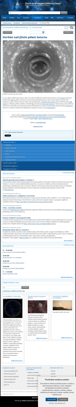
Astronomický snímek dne (29, 23)
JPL (15, 94)
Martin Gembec (17, 178)
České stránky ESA (9, 382)
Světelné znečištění (33, 372)
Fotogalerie (37, 18)
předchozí (8, 32)
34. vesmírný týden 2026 (12, 296)
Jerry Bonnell (39, 115)
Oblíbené (8, 145)
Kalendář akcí (8, 246)
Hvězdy (53, 371)
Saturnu (12, 100)
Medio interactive (28, 400)
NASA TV (6, 385)
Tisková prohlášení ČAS (11, 371)
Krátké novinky (9, 174)
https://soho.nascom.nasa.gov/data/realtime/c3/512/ (40, 224)
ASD (32, 118)
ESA (17, 94)
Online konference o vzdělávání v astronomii (19, 196)
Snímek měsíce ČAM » (10, 163)
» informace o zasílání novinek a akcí (14, 291)
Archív (7, 154)
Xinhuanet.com (9, 190)
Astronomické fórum (33, 386)
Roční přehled (10, 151)
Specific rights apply (32, 117)
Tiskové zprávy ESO (10, 379)
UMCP (45, 115)
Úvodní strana (7, 23)
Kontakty (70, 18)
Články (4, 18)
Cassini (63, 98)
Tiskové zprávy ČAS (10, 374)
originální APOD (41, 122)
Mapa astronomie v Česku (35, 383)
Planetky (53, 376)
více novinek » (68, 241)
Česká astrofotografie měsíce (37, 297)
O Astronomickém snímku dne (15, 157)
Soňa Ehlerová (16, 193)
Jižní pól (14, 132)
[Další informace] (12, 308)
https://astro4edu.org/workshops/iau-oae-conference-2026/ (34, 202)
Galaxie (53, 374)
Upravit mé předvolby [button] (57, 403)
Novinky (12, 18)
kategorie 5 (69, 106)
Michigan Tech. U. (48, 118)
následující (67, 32)
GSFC (40, 118)
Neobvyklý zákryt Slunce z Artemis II (16, 230)
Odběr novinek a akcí (11, 283)
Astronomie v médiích (33, 381)
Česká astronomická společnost (15, 391)
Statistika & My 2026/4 (17, 210)
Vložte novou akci (69, 245)
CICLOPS (10, 94)
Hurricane (20, 132)
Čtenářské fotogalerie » (11, 166)
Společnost (60, 18)
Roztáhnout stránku (67, 27)
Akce (18, 18)
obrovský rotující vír (49, 104)
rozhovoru (69, 210)
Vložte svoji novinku (68, 172)
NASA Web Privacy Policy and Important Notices (52, 117)
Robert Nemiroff (25, 115)
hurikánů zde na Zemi (48, 102)
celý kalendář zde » (67, 277)
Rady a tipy (30, 378)
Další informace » (17, 361)
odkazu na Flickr (24, 238)
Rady (52, 18)
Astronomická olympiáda (11, 376)
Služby (46, 18)
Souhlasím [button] (52, 399)
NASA (20, 94)
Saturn (10, 132)
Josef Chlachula (60, 115)
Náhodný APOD (38, 126)
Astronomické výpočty (33, 375)
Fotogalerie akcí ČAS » (10, 169)
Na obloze (26, 18)
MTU (32, 115)
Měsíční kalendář (11, 148)
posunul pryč (51, 108)
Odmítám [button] (63, 399)
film (33, 104)
